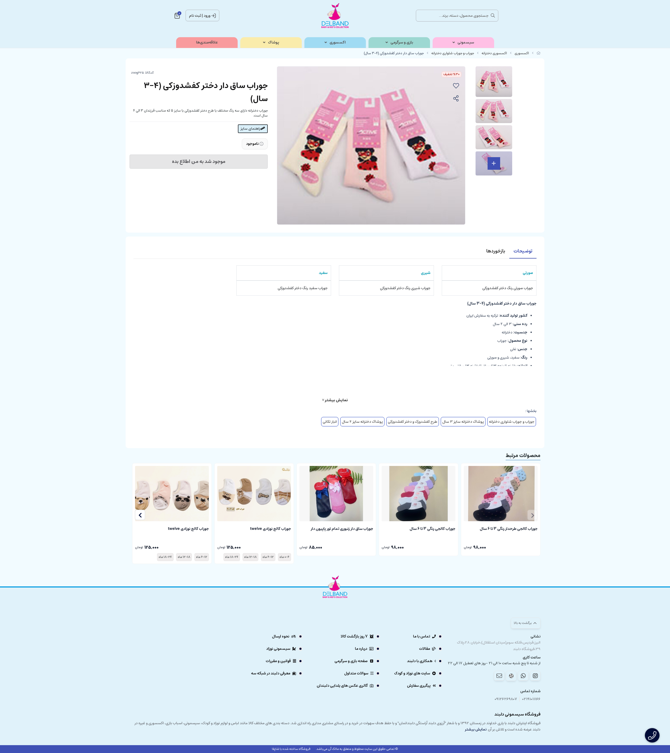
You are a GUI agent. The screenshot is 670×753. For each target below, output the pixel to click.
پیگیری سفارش (419, 685)
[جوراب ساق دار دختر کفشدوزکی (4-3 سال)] (335, 601)
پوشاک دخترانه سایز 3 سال (463, 422)
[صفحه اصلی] (538, 53)
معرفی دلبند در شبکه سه (270, 673)
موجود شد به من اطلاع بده (198, 161)
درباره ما (361, 648)
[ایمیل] (499, 676)
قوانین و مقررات (278, 661)
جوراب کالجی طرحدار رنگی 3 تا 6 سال (509, 529)
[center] (493, 15)
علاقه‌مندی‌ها (207, 42)
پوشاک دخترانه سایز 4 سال (362, 422)
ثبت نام (195, 16)
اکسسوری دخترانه (494, 53)
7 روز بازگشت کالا (354, 636)
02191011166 (531, 699)
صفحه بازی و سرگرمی (351, 661)
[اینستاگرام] (535, 676)
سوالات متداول (356, 673)
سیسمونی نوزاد (278, 648)
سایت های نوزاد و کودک (412, 673)
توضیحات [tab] (522, 251)
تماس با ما (421, 636)
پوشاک (273, 42)
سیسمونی (465, 42)
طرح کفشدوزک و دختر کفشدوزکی (412, 422)
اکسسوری (338, 42)
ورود (207, 16)
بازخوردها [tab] (495, 251)
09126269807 (506, 699)
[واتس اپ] (523, 676)
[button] (140, 515)
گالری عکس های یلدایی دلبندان (342, 685)
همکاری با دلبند (419, 661)
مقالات (424, 648)
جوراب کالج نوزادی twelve (270, 529)
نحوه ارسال (280, 636)
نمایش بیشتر (336, 400)
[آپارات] (511, 676)
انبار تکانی (330, 422)
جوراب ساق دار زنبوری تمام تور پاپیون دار (342, 529)
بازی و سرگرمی (401, 42)
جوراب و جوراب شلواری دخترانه (452, 53)
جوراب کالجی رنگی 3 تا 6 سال (432, 529)
